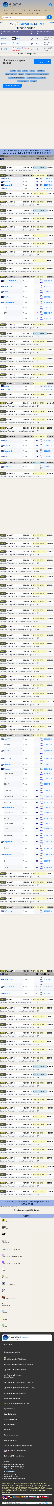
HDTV (25, 71)
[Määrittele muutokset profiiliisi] (50, 4)
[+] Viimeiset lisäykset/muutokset (37, 74)
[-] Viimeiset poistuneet (16, 78)
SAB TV (6, 386)
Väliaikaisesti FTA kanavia (36, 78)
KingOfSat (44, 1503)
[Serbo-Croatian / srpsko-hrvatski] (48, 1497)
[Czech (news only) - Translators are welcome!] (30, 1497)
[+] (13, 10)
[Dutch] (9, 1497)
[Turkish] (43, 1497)
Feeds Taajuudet (10, 1475)
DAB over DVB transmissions (14, 1456)
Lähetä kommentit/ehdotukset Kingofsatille (18, 1364)
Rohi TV (6, 297)
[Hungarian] (6, 1498)
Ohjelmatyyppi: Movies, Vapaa (14, 1468)
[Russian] (45, 1497)
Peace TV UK (8, 979)
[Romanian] (3, 1498)
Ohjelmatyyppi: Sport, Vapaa (14, 1464)
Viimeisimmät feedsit (11, 1477)
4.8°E (39, 24)
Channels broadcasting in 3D (17, 1451)
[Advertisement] (27, 120)
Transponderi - (23, 81)
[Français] (6, 1497)
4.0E (51, 23)
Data (21, 74)
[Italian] (24, 1497)
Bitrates (33, 81)
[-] (18, 10)
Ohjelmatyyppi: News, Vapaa (14, 1466)
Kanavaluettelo (9, 1424)
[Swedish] (14, 1497)
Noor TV (7, 739)
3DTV (32, 71)
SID (37, 159)
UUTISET (6, 10)
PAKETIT (47, 10)
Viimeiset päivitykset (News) (16, 1369)
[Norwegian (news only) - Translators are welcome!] (16, 1497)
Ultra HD (41, 71)
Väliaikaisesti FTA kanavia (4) (18, 1404)
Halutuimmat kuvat (10, 1440)
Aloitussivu (25, 1338)
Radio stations (11, 74)
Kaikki (13, 71)
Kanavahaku (10, 1409)
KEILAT (5, 13)
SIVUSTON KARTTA (32, 13)
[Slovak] (32, 1497)
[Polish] (27, 1497)
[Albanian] (9, 1498)
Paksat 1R (26, 24)
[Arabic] (40, 1497)
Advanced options (43, 61)
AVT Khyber (8, 911)
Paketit (6, 1430)
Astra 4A (18, 44)
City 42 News (8, 286)
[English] (3, 1497)
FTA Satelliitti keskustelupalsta (14, 1478)
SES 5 (18, 38)
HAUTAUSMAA (16, 13)
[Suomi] (38, 1497)
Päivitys (48, 159)
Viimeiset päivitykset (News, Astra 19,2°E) (20, 1388)
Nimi (6, 159)
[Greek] (35, 1497)
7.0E (2, 23)
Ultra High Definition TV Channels (20, 1445)
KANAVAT (37, 10)
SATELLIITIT (26, 10)
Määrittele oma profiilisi (12, 1352)
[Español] (22, 1497)
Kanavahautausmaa (11, 1435)
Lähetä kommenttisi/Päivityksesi (28, 1210)
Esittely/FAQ (8, 1345)
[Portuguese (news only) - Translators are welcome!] (19, 1497)
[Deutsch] (11, 1497)
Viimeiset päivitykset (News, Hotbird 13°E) (20, 1382)
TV (19, 71)
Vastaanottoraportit (10, 1419)
